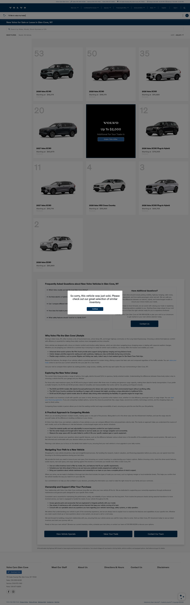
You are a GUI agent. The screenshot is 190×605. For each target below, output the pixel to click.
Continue (95, 309)
